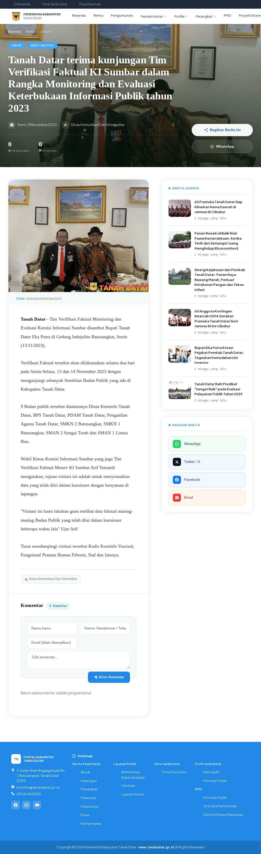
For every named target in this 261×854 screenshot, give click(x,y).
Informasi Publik (215, 781)
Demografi (211, 772)
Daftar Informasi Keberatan (223, 815)
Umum (17, 45)
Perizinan (128, 786)
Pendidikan (89, 789)
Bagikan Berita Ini (225, 130)
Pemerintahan (152, 16)
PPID (227, 15)
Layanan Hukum (132, 794)
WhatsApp (225, 146)
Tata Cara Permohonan (220, 806)
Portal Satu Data (174, 772)
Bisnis (85, 815)
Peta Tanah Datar (54, 4)
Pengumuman (122, 15)
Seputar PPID (42, 45)
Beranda (23, 4)
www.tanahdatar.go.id (156, 847)
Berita (98, 15)
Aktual (85, 772)
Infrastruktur (90, 807)
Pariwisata (88, 798)
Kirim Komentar (111, 677)
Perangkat (204, 16)
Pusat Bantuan (90, 4)
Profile (179, 16)
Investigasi (89, 781)
